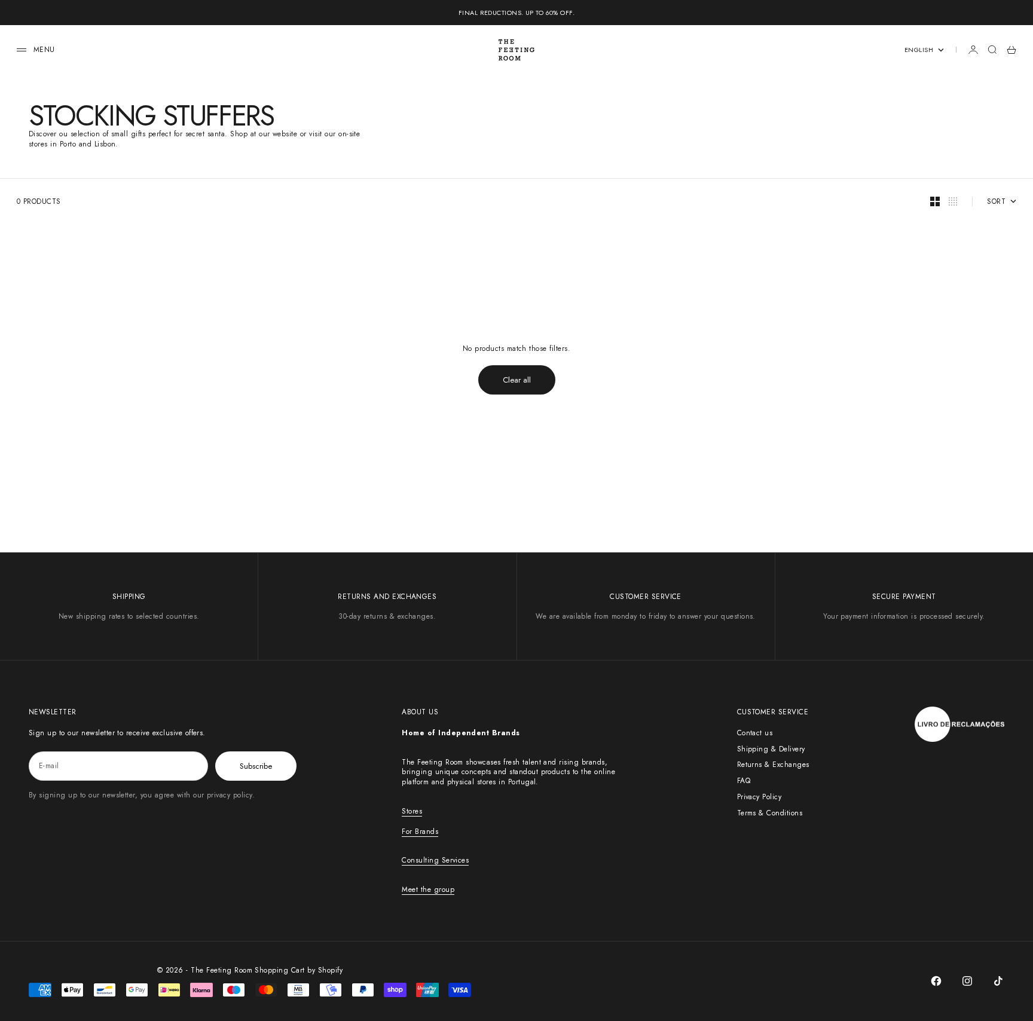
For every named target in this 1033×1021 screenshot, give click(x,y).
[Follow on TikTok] (998, 981)
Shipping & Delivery (771, 749)
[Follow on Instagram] (967, 981)
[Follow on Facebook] (936, 981)
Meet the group (428, 889)
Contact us (755, 732)
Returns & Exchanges (773, 764)
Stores (412, 811)
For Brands (420, 831)
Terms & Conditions (770, 813)
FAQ (743, 780)
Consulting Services (435, 860)
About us (420, 712)
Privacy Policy (759, 796)
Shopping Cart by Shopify (299, 970)
